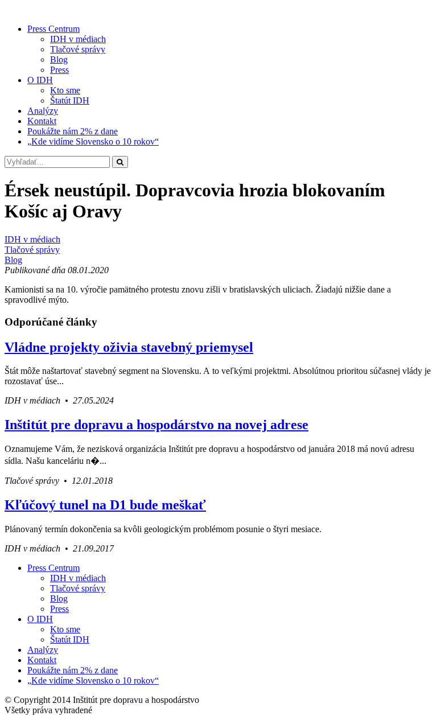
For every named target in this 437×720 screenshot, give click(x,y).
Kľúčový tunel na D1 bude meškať (105, 504)
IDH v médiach (78, 39)
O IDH (40, 80)
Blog (59, 59)
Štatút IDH (69, 100)
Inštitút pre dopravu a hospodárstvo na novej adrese (156, 424)
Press (59, 70)
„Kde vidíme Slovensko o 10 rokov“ (93, 141)
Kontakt (41, 121)
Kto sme (65, 90)
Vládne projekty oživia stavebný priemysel (129, 347)
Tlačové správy (77, 49)
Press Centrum (53, 29)
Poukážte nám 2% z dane (72, 131)
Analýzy (42, 111)
